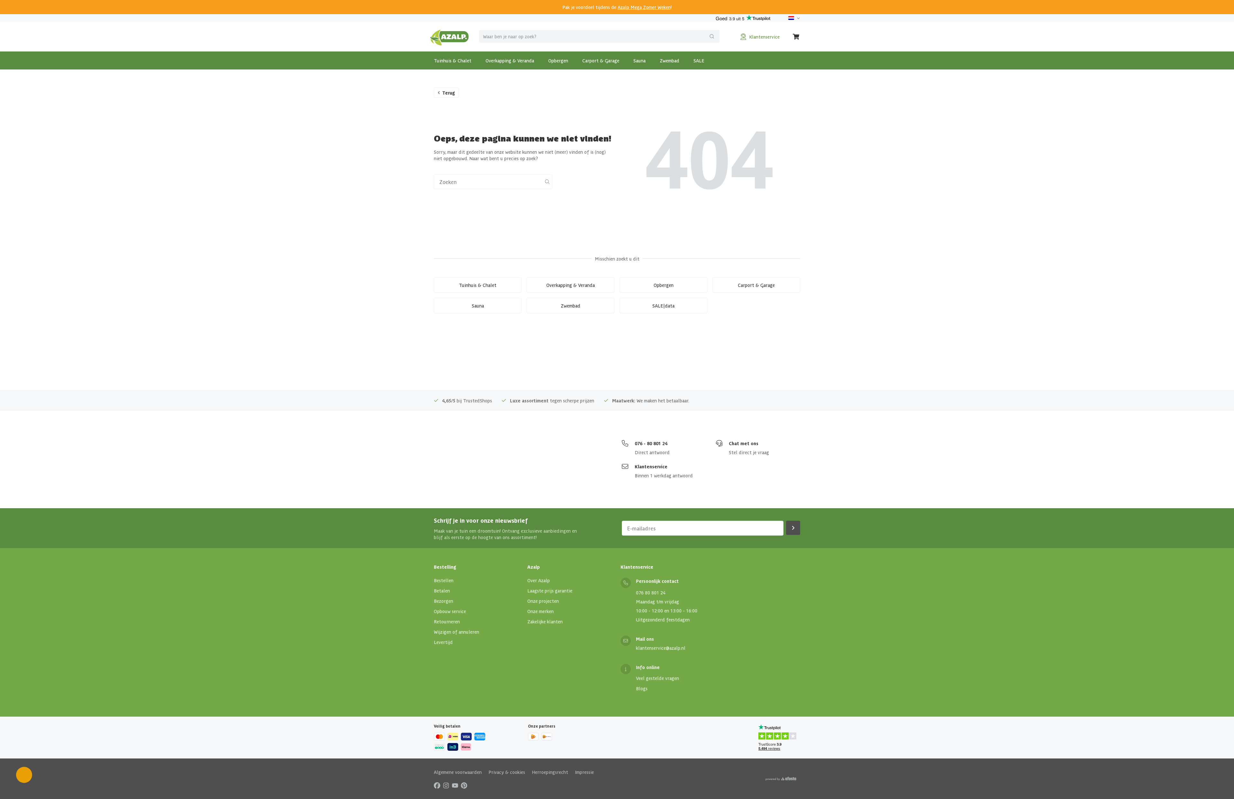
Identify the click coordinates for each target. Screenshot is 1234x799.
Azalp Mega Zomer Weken (644, 7)
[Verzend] (712, 36)
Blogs (642, 688)
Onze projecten (543, 600)
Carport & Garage (600, 60)
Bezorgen (443, 600)
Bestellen (443, 580)
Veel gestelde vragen (657, 678)
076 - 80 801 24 (651, 443)
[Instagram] (446, 785)
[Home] (449, 37)
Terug (448, 93)
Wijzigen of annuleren (456, 631)
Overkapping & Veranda (510, 60)
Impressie (584, 772)
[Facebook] (437, 785)
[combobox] (599, 36)
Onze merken (540, 611)
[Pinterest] (464, 785)
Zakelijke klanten (545, 621)
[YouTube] (455, 785)
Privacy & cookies (506, 772)
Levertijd (443, 642)
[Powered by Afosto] (781, 779)
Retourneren (447, 621)
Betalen (442, 590)
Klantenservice (651, 466)
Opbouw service (450, 611)
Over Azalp (538, 580)
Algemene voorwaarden (458, 772)
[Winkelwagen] (796, 36)
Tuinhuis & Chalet (452, 60)
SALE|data (663, 305)
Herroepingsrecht (550, 772)
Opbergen (558, 60)
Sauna (639, 60)
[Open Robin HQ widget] (24, 775)
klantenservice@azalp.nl (660, 648)
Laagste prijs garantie (549, 590)
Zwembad (669, 60)
